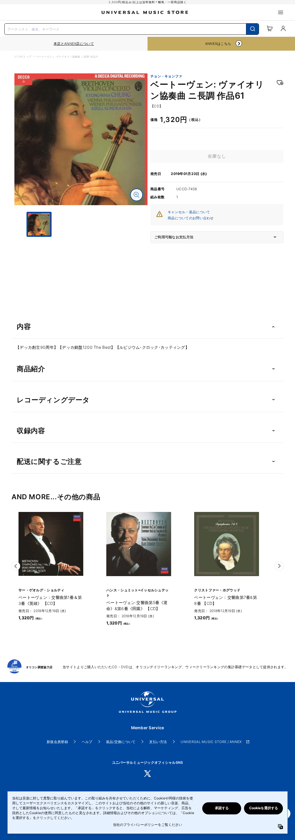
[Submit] (252, 29)
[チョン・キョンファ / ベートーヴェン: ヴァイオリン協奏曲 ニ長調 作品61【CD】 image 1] (81, 139)
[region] (74, 44)
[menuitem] (81, 251)
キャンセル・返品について (189, 212)
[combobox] (131, 28)
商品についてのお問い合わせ (191, 218)
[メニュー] (280, 12)
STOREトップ (22, 56)
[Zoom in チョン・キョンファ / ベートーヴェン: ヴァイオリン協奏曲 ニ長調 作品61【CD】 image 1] (136, 194)
